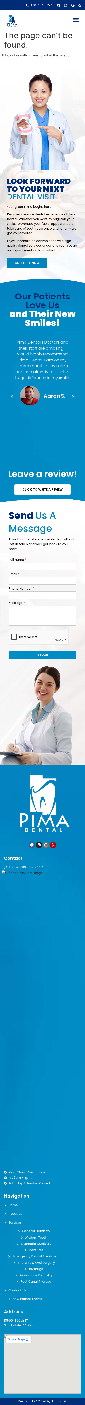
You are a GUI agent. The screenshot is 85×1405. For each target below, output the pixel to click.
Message (17, 603)
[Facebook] (59, 5)
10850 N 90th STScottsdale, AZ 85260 (20, 1323)
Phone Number (21, 589)
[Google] (73, 5)
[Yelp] (80, 5)
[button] (76, 20)
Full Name (17, 560)
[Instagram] (66, 5)
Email (14, 574)
